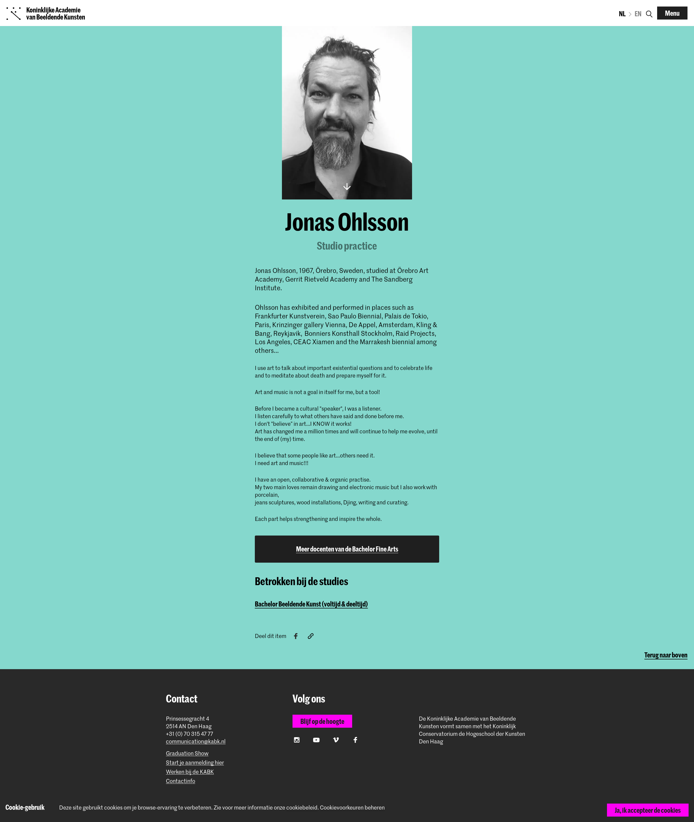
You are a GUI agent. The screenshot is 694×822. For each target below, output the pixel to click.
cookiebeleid (301, 807)
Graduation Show (187, 753)
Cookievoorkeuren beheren (352, 807)
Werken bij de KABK (190, 772)
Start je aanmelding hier (195, 762)
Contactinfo (180, 781)
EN (638, 13)
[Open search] (649, 13)
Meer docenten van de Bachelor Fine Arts (347, 549)
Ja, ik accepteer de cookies (648, 810)
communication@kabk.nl (196, 741)
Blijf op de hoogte (322, 721)
